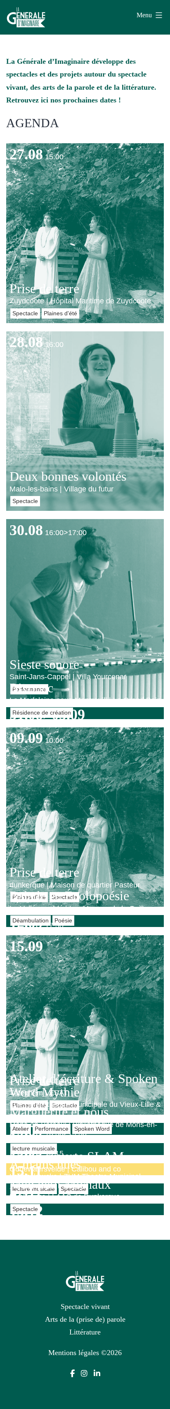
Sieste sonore (44, 664)
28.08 (26, 342)
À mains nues (45, 1164)
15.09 (26, 946)
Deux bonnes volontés (67, 476)
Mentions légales (73, 1352)
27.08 (26, 154)
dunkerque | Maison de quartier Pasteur (74, 885)
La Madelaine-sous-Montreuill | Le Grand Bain (85, 700)
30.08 (26, 530)
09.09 (26, 738)
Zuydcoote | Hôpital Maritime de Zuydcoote (80, 301)
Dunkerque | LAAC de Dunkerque (64, 1196)
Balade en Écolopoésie (69, 895)
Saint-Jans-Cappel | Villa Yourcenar (67, 677)
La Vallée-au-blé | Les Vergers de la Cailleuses (86, 908)
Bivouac (31, 687)
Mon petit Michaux (60, 1184)
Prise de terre (44, 288)
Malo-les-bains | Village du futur (61, 489)
